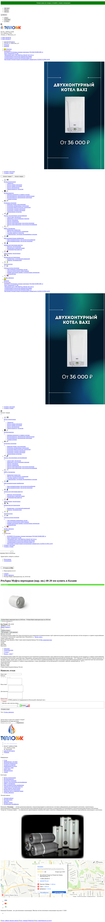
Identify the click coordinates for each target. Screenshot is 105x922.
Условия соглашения (9, 764)
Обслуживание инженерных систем (17, 269)
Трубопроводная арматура (14, 249)
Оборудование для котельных (12, 788)
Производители (8, 770)
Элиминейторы (11, 274)
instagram (6, 46)
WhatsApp (31, 920)
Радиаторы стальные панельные (16, 210)
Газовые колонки (12, 199)
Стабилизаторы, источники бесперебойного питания (22, 234)
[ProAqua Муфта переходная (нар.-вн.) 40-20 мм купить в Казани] (17, 618)
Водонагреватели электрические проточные (19, 197)
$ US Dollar (7, 19)
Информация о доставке (10, 761)
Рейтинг (3, 675)
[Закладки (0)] (1, 565)
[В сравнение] (13, 632)
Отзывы (6, 652)
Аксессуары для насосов (14, 217)
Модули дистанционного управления (17, 231)
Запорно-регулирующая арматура (13, 786)
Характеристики (8, 650)
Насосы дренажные (12, 220)
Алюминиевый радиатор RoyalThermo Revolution (18, 56)
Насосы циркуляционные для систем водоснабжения (22, 224)
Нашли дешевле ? (5, 627)
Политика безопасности (10, 763)
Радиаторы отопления (10, 780)
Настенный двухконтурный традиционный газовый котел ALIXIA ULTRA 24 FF (27, 59)
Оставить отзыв (5, 709)
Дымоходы (10, 183)
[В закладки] (5, 632)
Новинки (8, 49)
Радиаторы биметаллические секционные (19, 207)
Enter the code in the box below (10, 703)
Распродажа (7, 50)
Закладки (6, 801)
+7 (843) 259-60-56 (6, 37)
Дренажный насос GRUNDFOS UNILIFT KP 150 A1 (19, 55)
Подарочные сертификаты (11, 804)
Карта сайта (7, 769)
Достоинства (4, 691)
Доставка (7, 8)
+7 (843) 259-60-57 (6, 39)
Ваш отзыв (4, 684)
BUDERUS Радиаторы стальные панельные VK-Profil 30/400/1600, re (23, 52)
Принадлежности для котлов (15, 189)
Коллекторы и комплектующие (16, 248)
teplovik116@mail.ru (9, 42)
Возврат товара (8, 802)
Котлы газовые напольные (14, 184)
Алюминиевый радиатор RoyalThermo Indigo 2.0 (18, 58)
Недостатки (4, 698)
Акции (6, 772)
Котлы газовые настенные (14, 186)
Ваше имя (3, 674)
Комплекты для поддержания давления (18, 218)
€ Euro (6, 17)
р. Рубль (7, 21)
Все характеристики (46, 640)
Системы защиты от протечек (15, 233)
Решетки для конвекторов (14, 260)
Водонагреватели (9, 779)
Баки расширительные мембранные (14, 785)
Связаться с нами (9, 767)
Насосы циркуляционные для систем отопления (20, 223)
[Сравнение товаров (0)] (1, 564)
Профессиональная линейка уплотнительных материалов (23, 272)
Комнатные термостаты (13, 230)
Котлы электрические (13, 187)
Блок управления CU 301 (11, 53)
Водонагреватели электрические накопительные (20, 196)
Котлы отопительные (10, 777)
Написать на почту (46, 920)
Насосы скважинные (13, 221)
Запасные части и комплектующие (13, 791)
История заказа (8, 799)
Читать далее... (39, 637)
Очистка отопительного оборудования (18, 271)
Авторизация (7, 560)
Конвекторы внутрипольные (12, 789)
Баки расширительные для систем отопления (19, 241)
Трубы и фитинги (9, 712)
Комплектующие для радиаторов (16, 204)
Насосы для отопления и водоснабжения (15, 782)
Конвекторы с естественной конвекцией (18, 258)
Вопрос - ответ (8, 654)
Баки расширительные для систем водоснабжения (21, 239)
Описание (7, 648)
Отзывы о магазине (9, 171)
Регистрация (7, 559)
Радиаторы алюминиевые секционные (18, 206)
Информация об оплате (10, 766)
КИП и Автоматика (9, 783)
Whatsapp (6, 44)
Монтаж (6, 11)
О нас (5, 760)
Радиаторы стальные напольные (16, 209)
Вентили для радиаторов (14, 246)
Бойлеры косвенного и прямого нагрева (18, 194)
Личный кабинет (8, 798)
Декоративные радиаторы (14, 211)
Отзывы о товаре (8, 173)
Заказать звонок (9, 754)
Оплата (6, 10)
